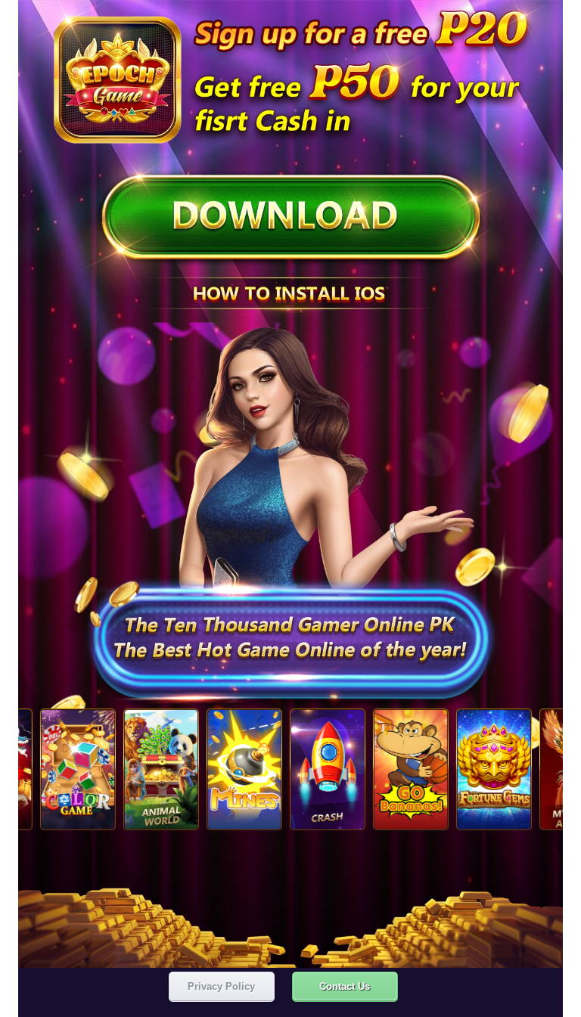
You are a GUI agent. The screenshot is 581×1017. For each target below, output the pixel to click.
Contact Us (344, 986)
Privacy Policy (221, 986)
